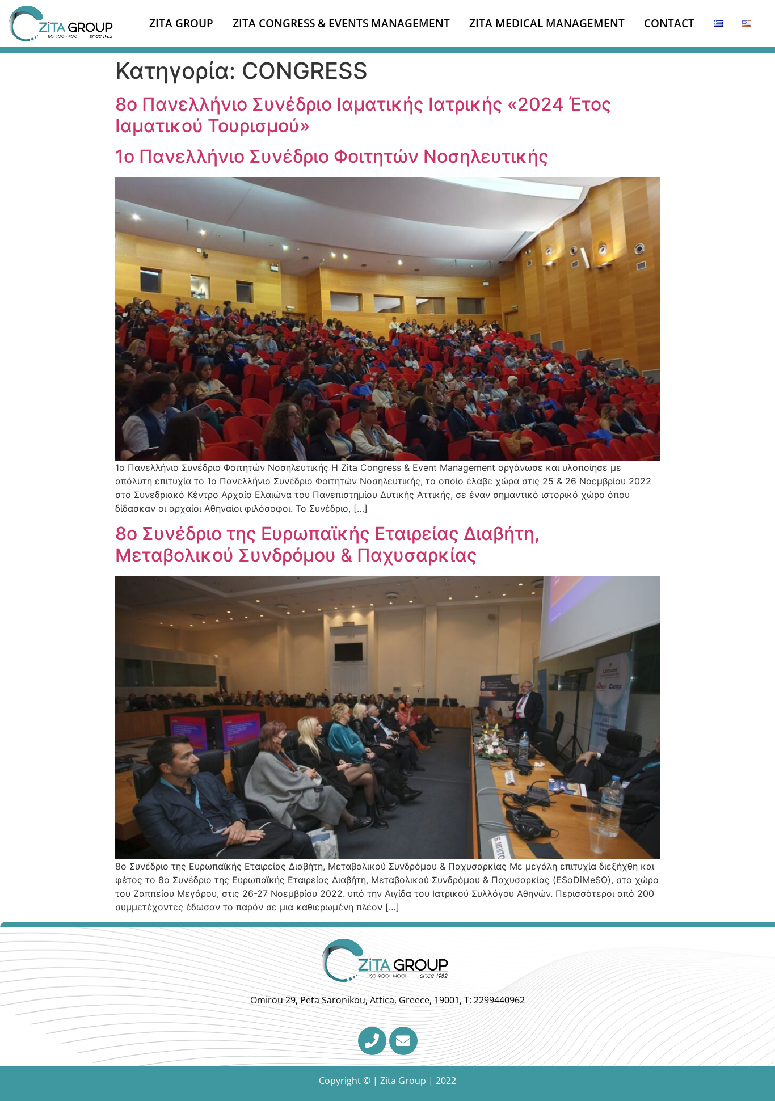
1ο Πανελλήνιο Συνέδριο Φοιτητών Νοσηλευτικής (332, 156)
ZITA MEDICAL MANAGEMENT (547, 23)
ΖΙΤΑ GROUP (181, 23)
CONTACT (669, 23)
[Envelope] (403, 1041)
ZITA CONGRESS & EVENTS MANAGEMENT (341, 23)
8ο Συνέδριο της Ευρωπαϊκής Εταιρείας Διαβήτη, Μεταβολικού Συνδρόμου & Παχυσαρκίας (327, 544)
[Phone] (372, 1041)
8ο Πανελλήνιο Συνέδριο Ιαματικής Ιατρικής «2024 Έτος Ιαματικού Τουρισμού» (363, 115)
